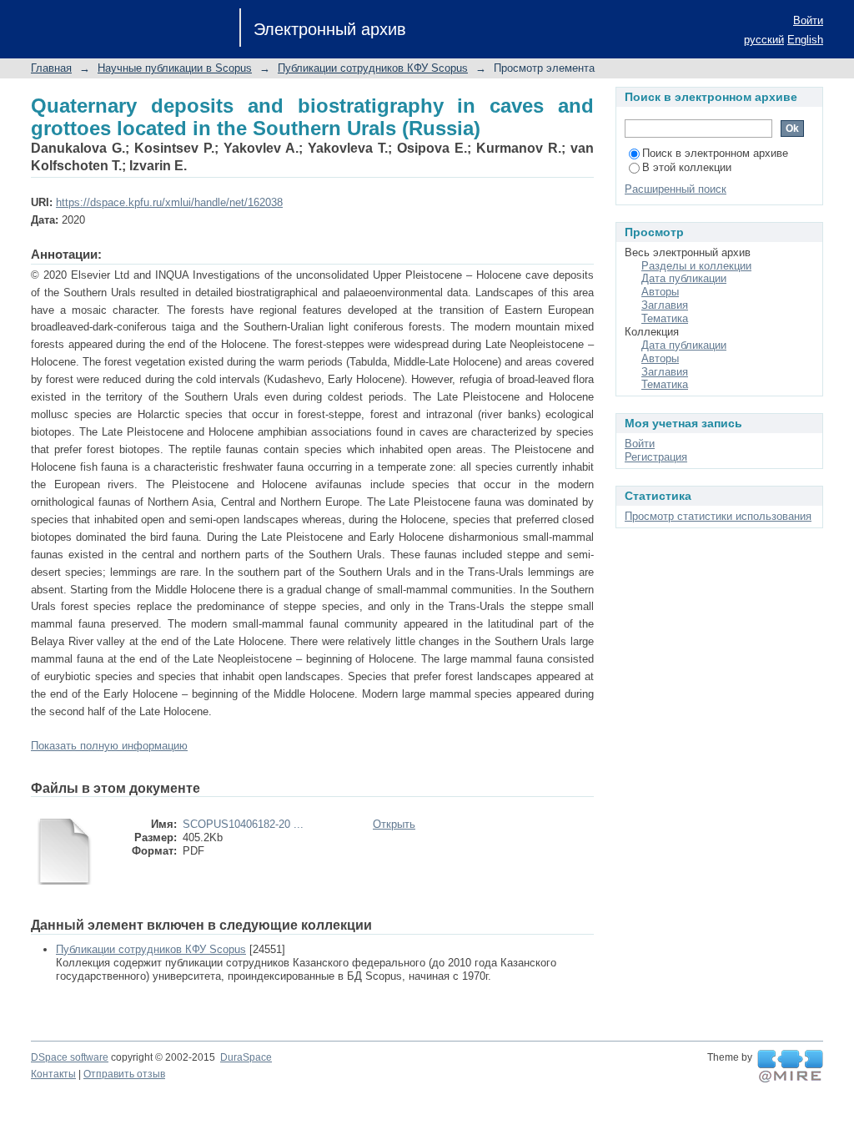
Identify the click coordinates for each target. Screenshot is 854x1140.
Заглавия (664, 305)
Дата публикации (683, 278)
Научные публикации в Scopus (175, 68)
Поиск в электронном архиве (715, 153)
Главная (51, 68)
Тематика (664, 318)
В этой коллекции (686, 167)
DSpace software (69, 1057)
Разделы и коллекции (696, 266)
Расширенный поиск (675, 189)
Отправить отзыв (124, 1074)
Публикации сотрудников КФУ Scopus (373, 68)
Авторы (660, 291)
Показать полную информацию (109, 745)
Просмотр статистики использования (718, 516)
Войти (808, 20)
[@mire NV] (790, 1066)
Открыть (394, 824)
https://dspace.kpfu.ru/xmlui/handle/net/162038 (169, 202)
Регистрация (656, 457)
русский (764, 39)
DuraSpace (246, 1057)
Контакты (53, 1074)
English (805, 39)
